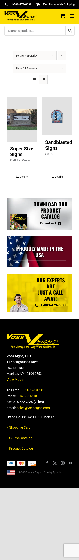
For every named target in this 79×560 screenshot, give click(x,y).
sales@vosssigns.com (33, 408)
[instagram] (63, 463)
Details (24, 176)
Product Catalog (21, 449)
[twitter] (55, 463)
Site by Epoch (52, 472)
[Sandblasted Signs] (57, 116)
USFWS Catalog (20, 438)
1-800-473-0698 (32, 390)
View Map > (15, 380)
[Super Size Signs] (22, 119)
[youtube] (70, 463)
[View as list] (43, 79)
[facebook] (47, 463)
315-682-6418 (27, 396)
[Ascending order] (62, 55)
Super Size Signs (21, 151)
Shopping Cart (19, 427)
